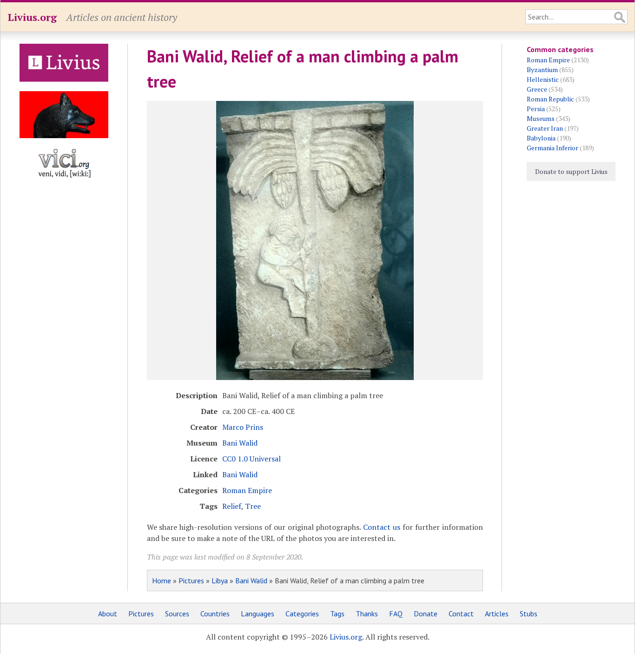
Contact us (381, 527)
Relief (231, 506)
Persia (536, 108)
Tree (253, 506)
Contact (461, 613)
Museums (541, 118)
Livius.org (32, 17)
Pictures (191, 580)
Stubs (528, 613)
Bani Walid (240, 443)
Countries (215, 613)
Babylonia (541, 137)
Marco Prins (242, 427)
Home (161, 580)
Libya (220, 580)
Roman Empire (247, 490)
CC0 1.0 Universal (251, 459)
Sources (177, 613)
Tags (337, 613)
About (107, 613)
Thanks (367, 613)
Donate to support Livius (571, 171)
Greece (537, 89)
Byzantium (542, 69)
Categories (302, 613)
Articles (497, 613)
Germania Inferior (552, 147)
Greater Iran (545, 128)
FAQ (396, 613)
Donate (425, 613)
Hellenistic (543, 79)
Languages (257, 613)
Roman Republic (550, 98)
